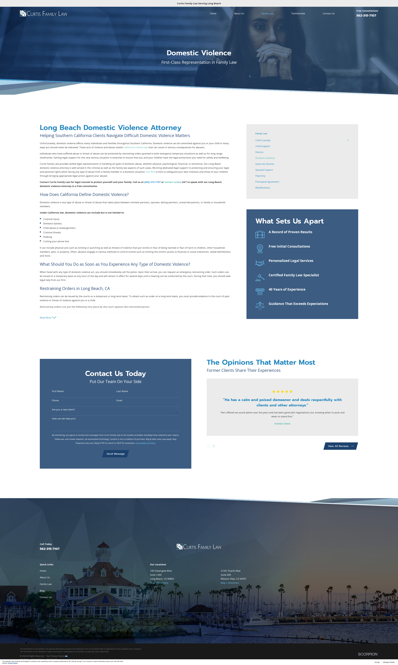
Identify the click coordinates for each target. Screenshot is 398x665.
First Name (58, 391)
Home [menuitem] (213, 13)
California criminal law (135, 147)
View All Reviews (338, 446)
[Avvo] (356, 548)
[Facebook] (349, 548)
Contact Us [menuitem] (329, 13)
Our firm (150, 171)
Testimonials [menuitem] (298, 13)
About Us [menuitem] (239, 13)
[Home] (43, 13)
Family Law (46, 584)
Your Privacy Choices (55, 656)
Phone (55, 400)
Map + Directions (159, 582)
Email (119, 400)
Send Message (116, 454)
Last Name (122, 391)
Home (43, 570)
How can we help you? (64, 418)
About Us (45, 577)
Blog (42, 590)
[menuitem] (300, 140)
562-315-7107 (366, 15)
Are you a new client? (63, 409)
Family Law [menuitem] (268, 13)
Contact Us (46, 597)
